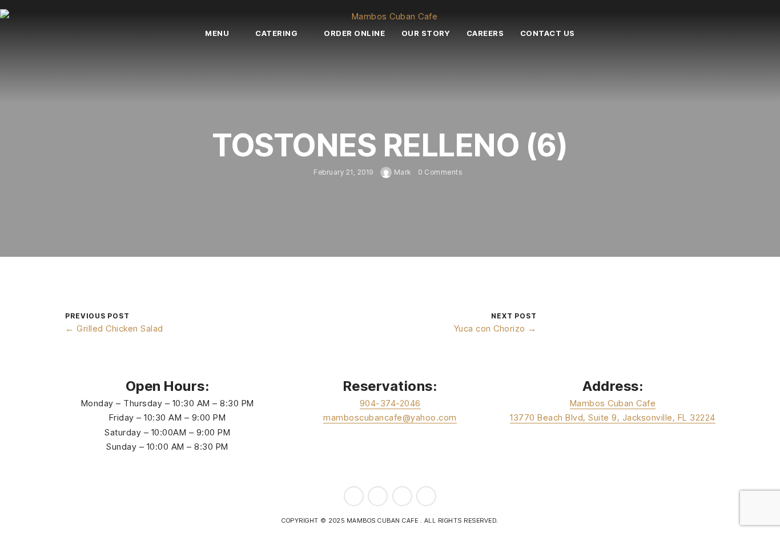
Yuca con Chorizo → (495, 328)
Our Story (426, 33)
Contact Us (547, 33)
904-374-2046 (390, 403)
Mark (401, 172)
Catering (276, 33)
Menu (217, 33)
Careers (485, 33)
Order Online (354, 33)
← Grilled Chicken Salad (114, 328)
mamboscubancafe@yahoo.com (390, 417)
